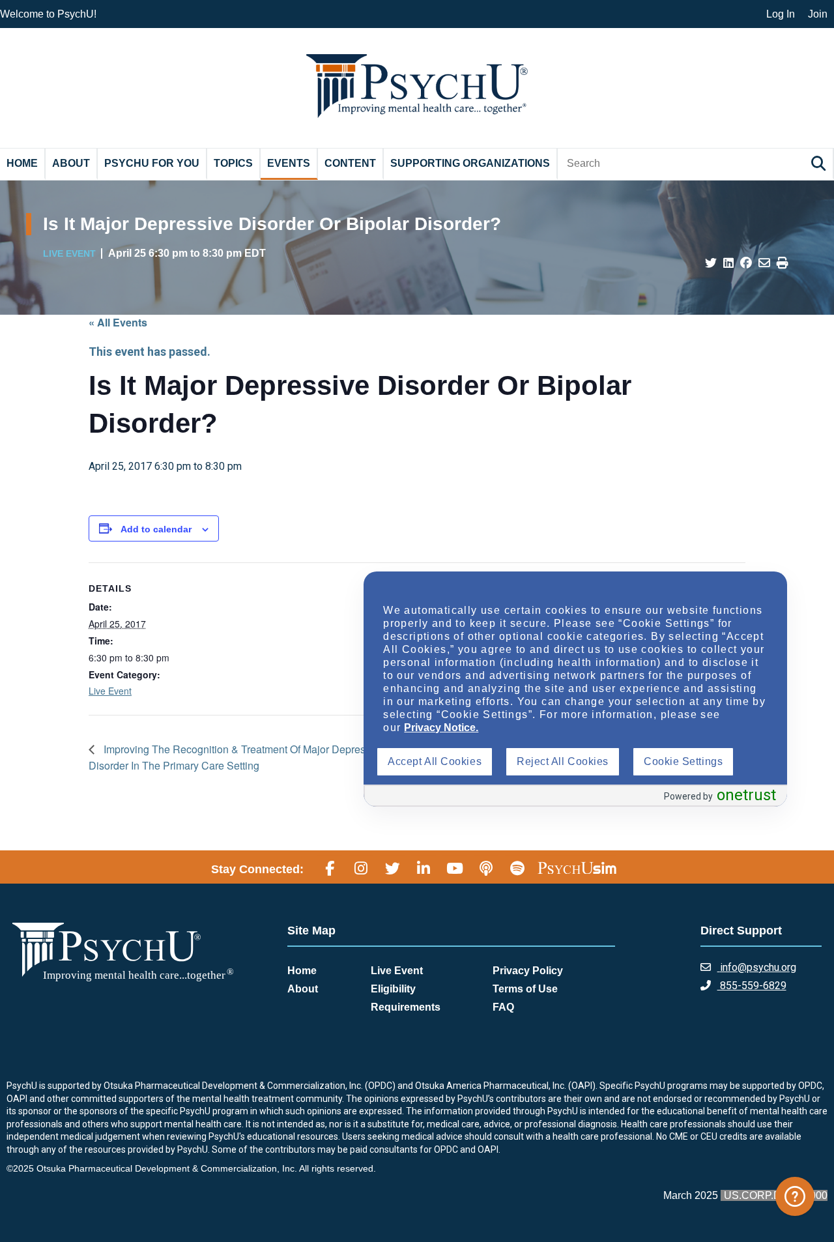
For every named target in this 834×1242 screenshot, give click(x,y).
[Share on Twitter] (711, 263)
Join (817, 14)
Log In (780, 14)
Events (288, 163)
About (71, 163)
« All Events (118, 322)
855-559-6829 (751, 985)
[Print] (782, 263)
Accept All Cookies (435, 761)
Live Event (110, 690)
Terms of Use (525, 988)
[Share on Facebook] (746, 263)
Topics (233, 163)
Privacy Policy (528, 970)
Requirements (405, 1007)
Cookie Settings (683, 761)
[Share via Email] (764, 263)
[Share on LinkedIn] (728, 263)
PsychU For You (151, 163)
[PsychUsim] (577, 867)
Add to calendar (156, 529)
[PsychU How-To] (794, 1196)
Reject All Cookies (563, 761)
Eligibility (393, 988)
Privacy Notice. (441, 727)
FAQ (503, 1007)
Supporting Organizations (470, 163)
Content (350, 163)
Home (22, 163)
